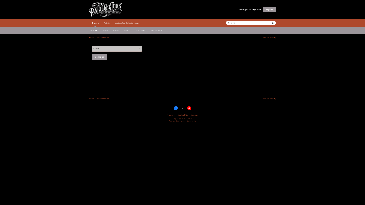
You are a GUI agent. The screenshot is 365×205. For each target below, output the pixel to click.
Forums (93, 30)
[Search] (273, 23)
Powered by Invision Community (182, 121)
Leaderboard (156, 30)
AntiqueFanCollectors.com (127, 23)
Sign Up (269, 9)
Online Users (139, 30)
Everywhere (261, 23)
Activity (107, 23)
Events (116, 30)
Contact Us (183, 115)
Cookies (194, 115)
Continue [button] (99, 57)
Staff (126, 30)
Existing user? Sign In (248, 10)
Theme (170, 115)
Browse (95, 23)
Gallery (105, 30)
